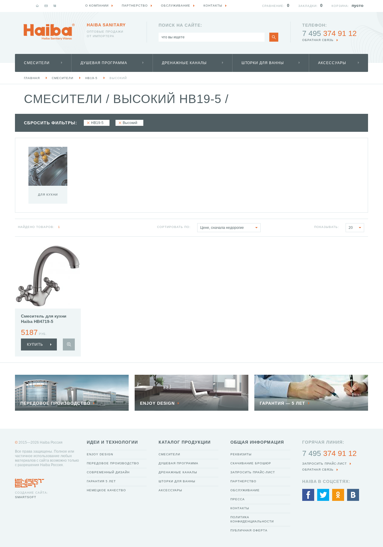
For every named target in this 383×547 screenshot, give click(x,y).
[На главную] (37, 5)
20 (351, 228)
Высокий (118, 78)
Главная (32, 78)
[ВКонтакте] (353, 495)
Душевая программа (103, 63)
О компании (97, 5)
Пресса (237, 499)
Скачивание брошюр (250, 463)
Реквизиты (241, 454)
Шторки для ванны (262, 63)
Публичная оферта (249, 530)
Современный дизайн (108, 472)
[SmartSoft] (29, 481)
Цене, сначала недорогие (222, 228)
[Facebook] (308, 495)
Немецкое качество (106, 490)
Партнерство (243, 481)
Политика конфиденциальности (252, 519)
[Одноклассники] (338, 495)
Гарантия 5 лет (101, 481)
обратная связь (318, 40)
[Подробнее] (69, 344)
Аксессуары (332, 63)
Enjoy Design (100, 454)
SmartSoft (25, 497)
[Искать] (273, 37)
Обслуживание (245, 490)
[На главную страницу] (49, 31)
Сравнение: (273, 5)
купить (35, 344)
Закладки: (308, 5)
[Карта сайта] (54, 5)
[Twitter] (323, 495)
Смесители (37, 63)
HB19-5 (91, 78)
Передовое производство (113, 463)
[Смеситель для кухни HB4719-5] (48, 276)
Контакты (239, 508)
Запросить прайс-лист (252, 472)
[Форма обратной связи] (46, 5)
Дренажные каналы (184, 63)
